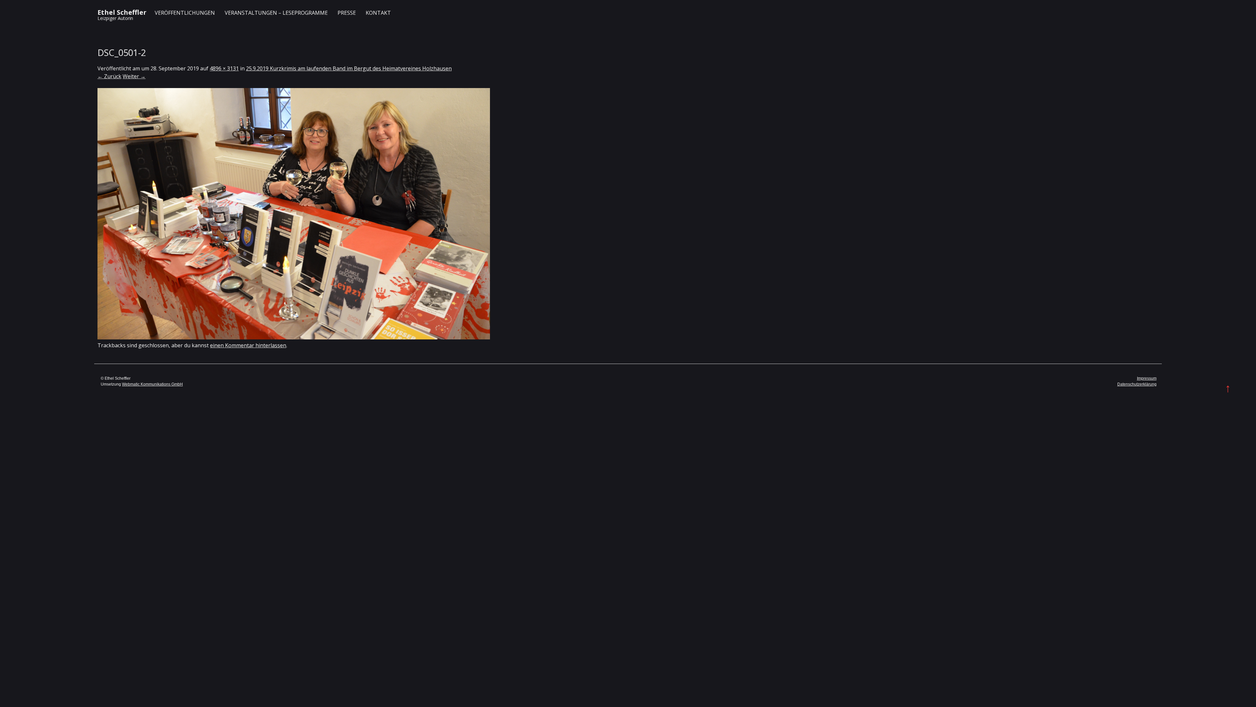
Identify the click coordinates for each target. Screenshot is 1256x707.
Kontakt (378, 12)
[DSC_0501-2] (293, 337)
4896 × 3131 (224, 68)
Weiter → (134, 76)
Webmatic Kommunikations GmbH (152, 384)
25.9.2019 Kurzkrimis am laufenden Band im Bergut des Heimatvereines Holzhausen (349, 68)
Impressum (1147, 378)
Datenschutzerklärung (1137, 384)
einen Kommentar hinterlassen (248, 345)
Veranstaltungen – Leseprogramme (276, 12)
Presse (347, 12)
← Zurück (109, 76)
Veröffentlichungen (185, 12)
